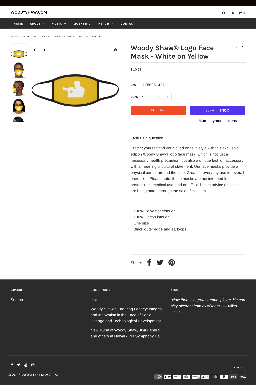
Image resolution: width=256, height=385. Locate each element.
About (35, 23)
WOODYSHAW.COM (29, 12)
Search (17, 300)
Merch (103, 23)
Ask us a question (148, 138)
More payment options (218, 121)
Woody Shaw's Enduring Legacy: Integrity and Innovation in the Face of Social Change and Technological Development (126, 315)
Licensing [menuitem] (82, 23)
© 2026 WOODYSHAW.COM (33, 375)
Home (14, 36)
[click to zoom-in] (115, 50)
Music (57, 23)
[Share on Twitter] (159, 263)
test (94, 300)
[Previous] (34, 50)
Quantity (137, 96)
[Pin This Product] (171, 263)
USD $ (238, 367)
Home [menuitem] (18, 23)
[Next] (44, 50)
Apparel (25, 36)
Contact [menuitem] (128, 23)
